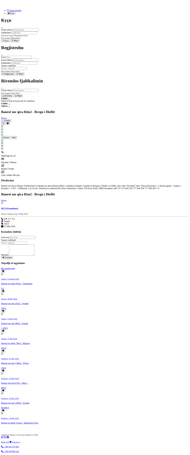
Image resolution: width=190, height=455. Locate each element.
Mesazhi (4, 255)
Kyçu (6, 41)
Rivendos (8, 96)
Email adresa (6, 30)
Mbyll (15, 41)
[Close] (2, 27)
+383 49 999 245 (11, 451)
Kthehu (7, 121)
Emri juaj (5, 237)
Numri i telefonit (8, 66)
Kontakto (8, 258)
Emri (3, 57)
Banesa (4, 118)
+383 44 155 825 (11, 447)
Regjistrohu (9, 74)
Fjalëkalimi (6, 32)
